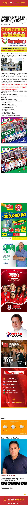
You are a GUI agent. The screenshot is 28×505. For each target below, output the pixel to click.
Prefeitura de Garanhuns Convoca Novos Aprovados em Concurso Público (14, 19)
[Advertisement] (14, 189)
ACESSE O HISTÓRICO (8, 475)
